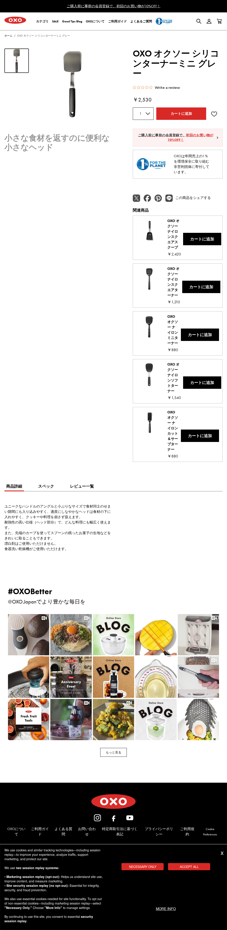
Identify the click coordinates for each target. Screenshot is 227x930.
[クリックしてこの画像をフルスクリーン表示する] (72, 84)
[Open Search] (199, 21)
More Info (166, 908)
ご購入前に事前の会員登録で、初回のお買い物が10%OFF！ (113, 6)
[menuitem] (42, 21)
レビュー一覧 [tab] (82, 486)
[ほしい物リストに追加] (214, 113)
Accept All (189, 866)
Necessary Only (142, 866)
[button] (28, 634)
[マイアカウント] (209, 21)
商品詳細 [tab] (14, 486)
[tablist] (14, 487)
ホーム (8, 35)
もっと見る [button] (113, 752)
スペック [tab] (46, 486)
